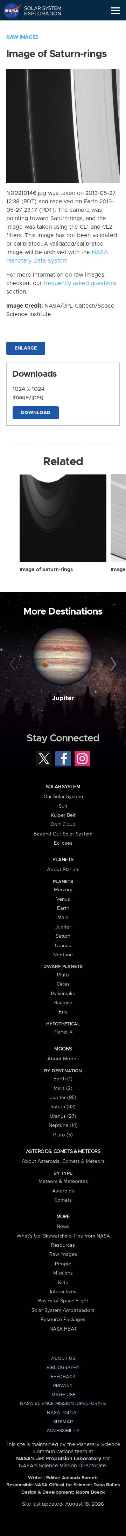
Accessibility (63, 1431)
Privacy (63, 1385)
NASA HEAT (63, 1329)
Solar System (63, 786)
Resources (63, 1245)
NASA (9, 10)
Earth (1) (63, 1079)
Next (112, 665)
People (63, 1264)
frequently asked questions (80, 283)
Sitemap (63, 1422)
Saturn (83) (63, 1106)
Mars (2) (63, 1088)
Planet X (63, 1032)
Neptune (63, 954)
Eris (63, 1012)
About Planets (63, 869)
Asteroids (63, 1191)
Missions (63, 1273)
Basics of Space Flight (63, 1300)
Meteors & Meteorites (63, 1181)
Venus (63, 899)
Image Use (63, 1395)
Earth (63, 908)
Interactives (63, 1291)
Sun (63, 806)
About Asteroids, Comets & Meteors (63, 1161)
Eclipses (63, 843)
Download (35, 413)
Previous (14, 665)
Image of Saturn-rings (46, 569)
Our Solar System (63, 796)
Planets (62, 859)
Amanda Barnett (80, 1478)
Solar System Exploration (39, 10)
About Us (63, 1358)
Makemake (63, 993)
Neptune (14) (63, 1125)
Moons (62, 1049)
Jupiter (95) (63, 1097)
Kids (63, 1282)
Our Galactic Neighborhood (39, 27)
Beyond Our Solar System (63, 834)
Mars (63, 917)
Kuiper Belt (63, 815)
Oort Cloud (63, 824)
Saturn (63, 936)
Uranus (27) (63, 1116)
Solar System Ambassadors (62, 1310)
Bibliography (63, 1367)
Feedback (63, 1377)
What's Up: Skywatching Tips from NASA (63, 1236)
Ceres (63, 984)
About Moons (63, 1058)
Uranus (63, 945)
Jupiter (63, 698)
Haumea (63, 1002)
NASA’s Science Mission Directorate (62, 1465)
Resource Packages (63, 1319)
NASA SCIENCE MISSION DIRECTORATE (63, 1403)
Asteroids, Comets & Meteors (63, 1151)
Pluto (63, 975)
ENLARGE (26, 348)
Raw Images (22, 37)
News (63, 1226)
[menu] (115, 11)
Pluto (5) (63, 1135)
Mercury (63, 889)
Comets (63, 1200)
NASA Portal (63, 1413)
